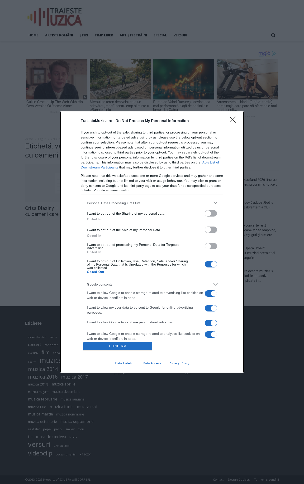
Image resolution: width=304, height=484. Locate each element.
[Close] (234, 121)
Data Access (152, 363)
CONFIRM (118, 346)
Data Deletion (125, 363)
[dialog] (152, 242)
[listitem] (152, 202)
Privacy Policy (179, 363)
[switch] (211, 213)
